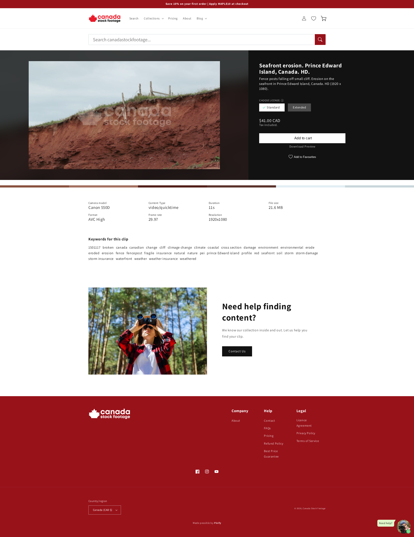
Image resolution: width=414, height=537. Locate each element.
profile (247, 253)
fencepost (134, 253)
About (236, 421)
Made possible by (207, 522)
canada (121, 247)
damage (250, 247)
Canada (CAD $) (102, 510)
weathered (188, 258)
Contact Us (237, 351)
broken (108, 247)
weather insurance (163, 258)
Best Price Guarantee (271, 453)
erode (310, 247)
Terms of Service (307, 441)
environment (268, 247)
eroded (94, 253)
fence (120, 253)
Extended (299, 107)
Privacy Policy (305, 433)
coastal (213, 247)
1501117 (94, 247)
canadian (136, 247)
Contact (269, 421)
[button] (153, 18)
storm (289, 253)
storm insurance (101, 258)
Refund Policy (273, 443)
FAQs (267, 428)
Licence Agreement (304, 422)
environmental (292, 247)
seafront (267, 253)
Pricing (268, 436)
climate (199, 247)
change (151, 247)
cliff (163, 247)
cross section (231, 247)
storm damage (307, 253)
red (256, 253)
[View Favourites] (313, 18)
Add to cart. (302, 138)
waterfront (124, 258)
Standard (273, 107)
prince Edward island (223, 253)
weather (140, 258)
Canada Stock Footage (314, 508)
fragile (149, 253)
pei (202, 253)
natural (179, 253)
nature (192, 253)
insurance (164, 253)
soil (279, 253)
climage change (180, 247)
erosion (108, 253)
